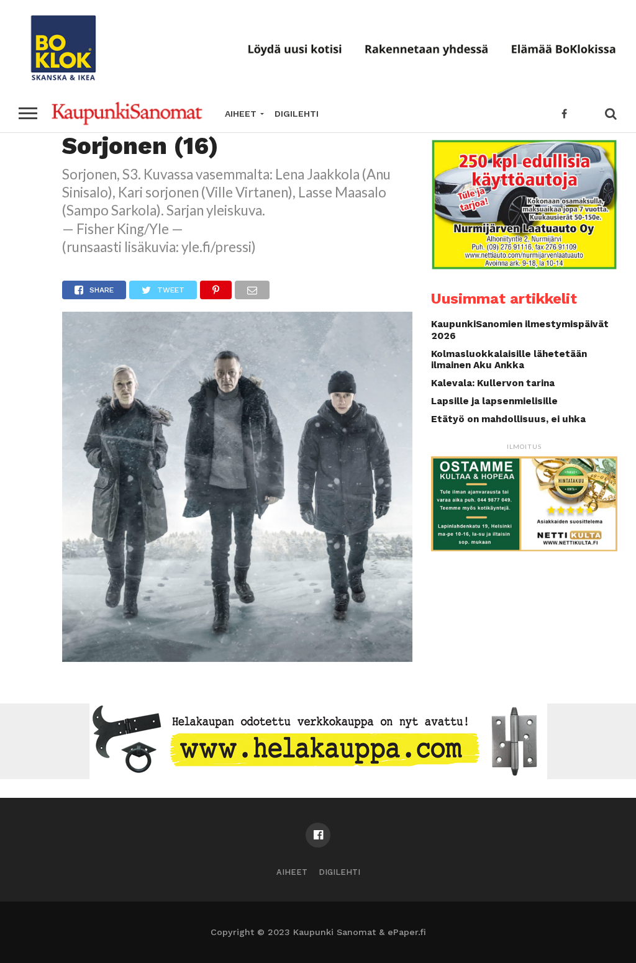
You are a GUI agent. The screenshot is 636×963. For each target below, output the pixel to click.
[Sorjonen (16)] (237, 658)
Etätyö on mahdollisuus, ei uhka (508, 419)
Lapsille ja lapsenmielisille (494, 401)
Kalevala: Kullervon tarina (493, 383)
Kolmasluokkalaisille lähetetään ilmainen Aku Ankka (509, 359)
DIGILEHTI (297, 114)
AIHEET (241, 114)
